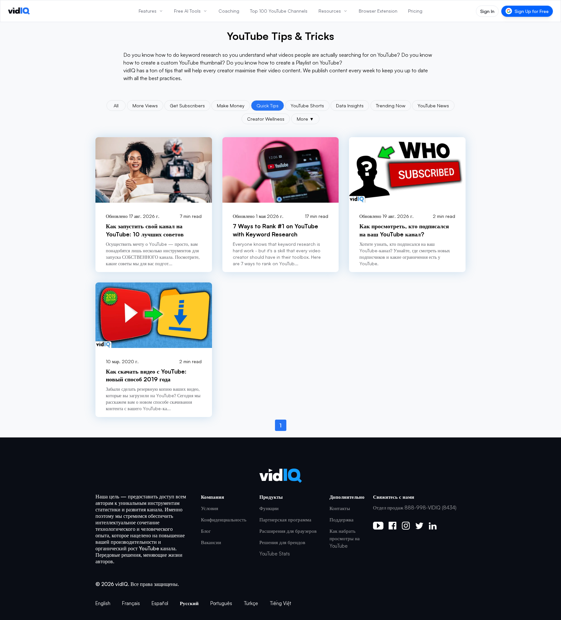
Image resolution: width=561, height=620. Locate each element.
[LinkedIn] (433, 526)
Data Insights (350, 105)
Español (160, 603)
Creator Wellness (265, 119)
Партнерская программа (285, 520)
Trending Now (390, 105)
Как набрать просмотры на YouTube (345, 538)
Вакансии (211, 542)
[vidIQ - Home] (19, 11)
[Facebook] (392, 526)
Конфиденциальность (223, 520)
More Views (145, 105)
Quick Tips (267, 105)
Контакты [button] (340, 508)
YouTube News (433, 105)
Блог (206, 531)
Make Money (230, 105)
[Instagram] (406, 525)
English (102, 603)
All (116, 105)
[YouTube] (378, 526)
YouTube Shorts (307, 105)
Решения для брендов (282, 542)
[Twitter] (419, 525)
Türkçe (251, 603)
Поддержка (342, 520)
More (305, 119)
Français (131, 603)
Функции (269, 508)
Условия (209, 508)
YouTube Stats (274, 554)
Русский (189, 603)
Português (221, 603)
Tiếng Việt (280, 603)
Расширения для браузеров (288, 531)
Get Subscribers (187, 105)
